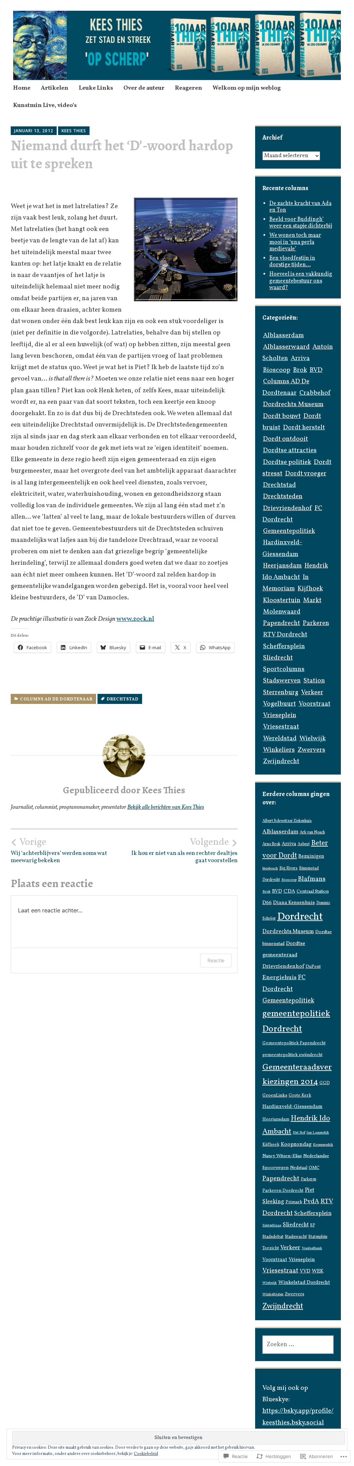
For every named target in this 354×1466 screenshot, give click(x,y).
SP (312, 1225)
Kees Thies (74, 131)
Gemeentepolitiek (289, 531)
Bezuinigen (311, 856)
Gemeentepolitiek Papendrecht (294, 1043)
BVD (316, 370)
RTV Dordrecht (285, 634)
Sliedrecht (278, 657)
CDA (289, 891)
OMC (314, 1167)
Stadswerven (282, 680)
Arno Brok (271, 844)
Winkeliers (279, 749)
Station (314, 680)
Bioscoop (276, 370)
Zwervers (311, 749)
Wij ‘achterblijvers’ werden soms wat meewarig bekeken (59, 850)
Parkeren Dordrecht (283, 1191)
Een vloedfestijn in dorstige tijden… (292, 261)
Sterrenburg (280, 692)
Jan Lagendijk (318, 1132)
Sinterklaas (271, 1225)
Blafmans (312, 879)
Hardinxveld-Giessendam (292, 1106)
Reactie (215, 960)
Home (21, 88)
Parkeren (316, 623)
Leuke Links (96, 88)
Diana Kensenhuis (294, 902)
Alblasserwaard (286, 346)
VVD (305, 1271)
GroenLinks (274, 1095)
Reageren (188, 88)
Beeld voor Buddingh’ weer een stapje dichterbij (300, 223)
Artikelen (54, 88)
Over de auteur (144, 88)
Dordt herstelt (304, 427)
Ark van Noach (312, 832)
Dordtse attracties (290, 450)
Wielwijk (312, 738)
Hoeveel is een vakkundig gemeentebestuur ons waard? (300, 280)
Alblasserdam (283, 335)
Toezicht (270, 1248)
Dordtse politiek (287, 462)
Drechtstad (123, 699)
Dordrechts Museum (293, 404)
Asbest (304, 844)
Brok (300, 370)
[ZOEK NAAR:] (298, 1344)
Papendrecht (281, 623)
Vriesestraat (281, 726)
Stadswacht (296, 1237)
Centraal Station (313, 891)
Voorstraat (314, 703)
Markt (312, 600)
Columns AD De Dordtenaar (56, 699)
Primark (294, 1202)
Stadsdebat (272, 1237)
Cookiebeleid (146, 1454)
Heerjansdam (282, 565)
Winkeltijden (272, 1294)
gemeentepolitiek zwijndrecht (292, 1055)
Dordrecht (300, 917)
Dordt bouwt (282, 416)
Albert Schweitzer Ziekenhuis (287, 821)
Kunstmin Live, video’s (45, 105)
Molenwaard (281, 611)
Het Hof (299, 1132)
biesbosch (270, 868)
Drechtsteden (282, 496)
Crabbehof (314, 392)
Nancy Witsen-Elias (282, 1156)
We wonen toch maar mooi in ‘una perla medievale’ (295, 242)
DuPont (313, 967)
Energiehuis (279, 977)
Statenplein (317, 1237)
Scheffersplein (284, 646)
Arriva (300, 358)
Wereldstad (280, 738)
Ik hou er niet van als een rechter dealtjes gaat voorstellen (184, 850)
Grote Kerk (300, 1095)
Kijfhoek (310, 588)
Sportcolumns (284, 669)
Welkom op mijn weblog (247, 88)
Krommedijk (323, 1144)
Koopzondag (296, 1144)
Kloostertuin (281, 600)
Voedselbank (312, 1248)
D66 (267, 902)
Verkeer (312, 692)
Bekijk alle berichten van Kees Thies (165, 807)
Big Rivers (288, 868)
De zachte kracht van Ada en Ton (300, 207)
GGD (324, 1083)
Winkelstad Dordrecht (304, 1282)
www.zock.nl (135, 619)
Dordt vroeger (305, 473)
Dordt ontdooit (285, 439)
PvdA (311, 1201)
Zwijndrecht (281, 761)
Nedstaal (298, 1167)
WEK (318, 1271)
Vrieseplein (279, 715)
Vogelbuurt (279, 703)
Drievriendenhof (287, 508)
